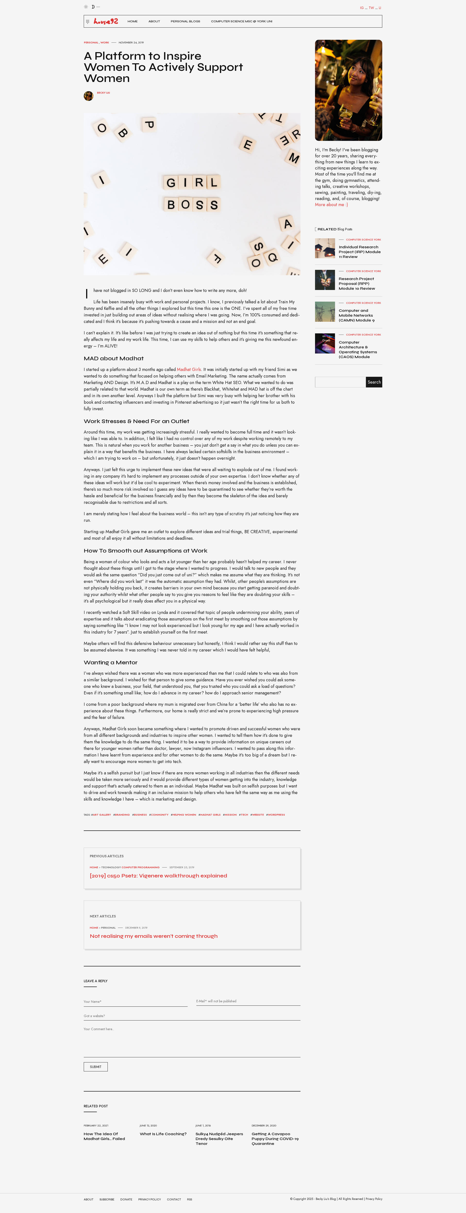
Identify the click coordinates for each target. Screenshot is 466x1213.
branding (122, 815)
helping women (184, 815)
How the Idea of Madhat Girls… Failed (104, 1136)
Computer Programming (141, 867)
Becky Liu (103, 92)
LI (380, 7)
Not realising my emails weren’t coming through (154, 936)
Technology (111, 867)
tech (244, 815)
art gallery (102, 815)
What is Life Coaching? (163, 1134)
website (258, 815)
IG (362, 7)
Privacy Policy (149, 1199)
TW (371, 7)
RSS (189, 1199)
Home (133, 21)
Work (104, 42)
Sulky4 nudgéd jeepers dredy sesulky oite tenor (219, 1139)
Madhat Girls (189, 369)
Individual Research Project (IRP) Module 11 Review (360, 252)
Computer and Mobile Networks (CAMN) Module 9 (357, 315)
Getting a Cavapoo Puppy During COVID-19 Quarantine (275, 1139)
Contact (174, 1199)
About (154, 21)
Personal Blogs (185, 21)
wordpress (276, 815)
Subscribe (107, 1199)
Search (374, 382)
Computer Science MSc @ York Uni (241, 21)
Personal (91, 42)
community (159, 815)
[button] (87, 21)
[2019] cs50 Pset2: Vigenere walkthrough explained (158, 876)
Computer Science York (363, 239)
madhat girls (210, 815)
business (140, 815)
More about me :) (331, 204)
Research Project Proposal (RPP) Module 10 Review (357, 283)
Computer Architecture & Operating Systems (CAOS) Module (358, 349)
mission (231, 815)
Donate (126, 1199)
